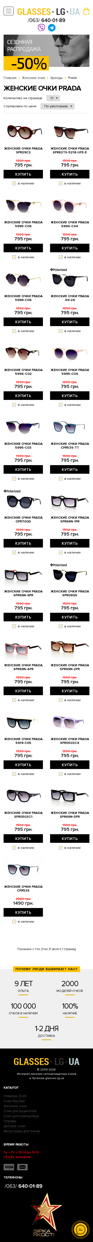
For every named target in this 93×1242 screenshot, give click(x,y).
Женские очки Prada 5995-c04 (70, 372)
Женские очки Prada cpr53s (23, 889)
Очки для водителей (20, 1111)
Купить (23, 174)
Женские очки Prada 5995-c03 (23, 446)
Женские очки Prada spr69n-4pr (23, 667)
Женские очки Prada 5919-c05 (23, 741)
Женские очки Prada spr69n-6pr (23, 593)
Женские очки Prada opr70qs (23, 519)
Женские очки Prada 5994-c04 (70, 224)
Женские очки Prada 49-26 (70, 298)
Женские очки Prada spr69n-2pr (70, 667)
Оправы (10, 1121)
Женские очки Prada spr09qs (70, 593)
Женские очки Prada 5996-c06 (23, 298)
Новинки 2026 (15, 1096)
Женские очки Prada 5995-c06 (23, 224)
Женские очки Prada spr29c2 (23, 150)
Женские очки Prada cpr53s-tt (70, 446)
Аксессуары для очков (22, 1131)
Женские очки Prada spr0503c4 (70, 741)
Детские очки (14, 1126)
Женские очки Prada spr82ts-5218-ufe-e (70, 150)
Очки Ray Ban (14, 1101)
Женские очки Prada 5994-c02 (23, 372)
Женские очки (15, 1106)
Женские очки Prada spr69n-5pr (70, 815)
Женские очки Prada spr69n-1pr (70, 519)
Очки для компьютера (21, 1116)
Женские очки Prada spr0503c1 (23, 815)
